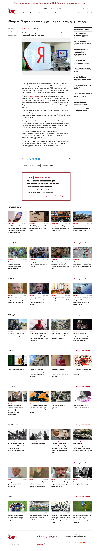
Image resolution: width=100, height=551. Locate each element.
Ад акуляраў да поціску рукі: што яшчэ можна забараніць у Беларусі (82, 372)
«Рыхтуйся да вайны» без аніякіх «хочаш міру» (16, 335)
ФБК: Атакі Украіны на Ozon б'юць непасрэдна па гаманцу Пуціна (82, 43)
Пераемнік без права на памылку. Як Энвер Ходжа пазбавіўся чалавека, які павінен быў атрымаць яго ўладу (59, 448)
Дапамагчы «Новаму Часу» (55, 196)
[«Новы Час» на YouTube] (84, 542)
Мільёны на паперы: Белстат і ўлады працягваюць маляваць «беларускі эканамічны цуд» (17, 265)
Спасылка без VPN (13, 35)
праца (38, 165)
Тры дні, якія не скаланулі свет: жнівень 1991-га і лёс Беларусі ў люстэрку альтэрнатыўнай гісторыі (16, 447)
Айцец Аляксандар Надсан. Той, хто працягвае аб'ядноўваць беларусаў (38, 484)
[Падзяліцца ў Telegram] (11, 31)
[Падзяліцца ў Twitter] (14, 31)
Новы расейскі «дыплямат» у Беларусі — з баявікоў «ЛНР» (60, 299)
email (56, 543)
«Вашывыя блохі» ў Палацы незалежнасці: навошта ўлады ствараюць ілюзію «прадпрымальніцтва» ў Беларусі (82, 52)
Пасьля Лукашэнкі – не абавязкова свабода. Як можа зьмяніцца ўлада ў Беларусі (37, 301)
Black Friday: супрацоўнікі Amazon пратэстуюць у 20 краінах (38, 228)
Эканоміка (42, 12)
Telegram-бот (40, 544)
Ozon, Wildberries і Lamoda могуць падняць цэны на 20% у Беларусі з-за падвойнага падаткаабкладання (17, 229)
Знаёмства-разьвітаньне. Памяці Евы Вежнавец (81, 483)
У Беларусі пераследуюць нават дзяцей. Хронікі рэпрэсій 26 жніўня (83, 87)
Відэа (88, 12)
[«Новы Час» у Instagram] (88, 8)
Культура (57, 12)
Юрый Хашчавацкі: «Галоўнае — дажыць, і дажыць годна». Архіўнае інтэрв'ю (60, 484)
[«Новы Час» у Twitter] (78, 542)
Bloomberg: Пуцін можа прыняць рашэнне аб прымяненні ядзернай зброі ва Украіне (82, 78)
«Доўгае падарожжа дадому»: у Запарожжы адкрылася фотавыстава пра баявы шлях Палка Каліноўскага (17, 410)
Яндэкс (52, 165)
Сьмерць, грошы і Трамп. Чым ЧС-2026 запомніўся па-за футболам (17, 518)
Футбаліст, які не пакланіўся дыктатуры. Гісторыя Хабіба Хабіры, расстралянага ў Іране (60, 519)
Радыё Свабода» (34, 96)
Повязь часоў (66, 12)
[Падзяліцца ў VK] (17, 31)
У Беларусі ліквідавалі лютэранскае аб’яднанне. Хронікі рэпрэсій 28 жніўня (81, 35)
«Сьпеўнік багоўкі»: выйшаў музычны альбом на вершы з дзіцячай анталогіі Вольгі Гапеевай (39, 409)
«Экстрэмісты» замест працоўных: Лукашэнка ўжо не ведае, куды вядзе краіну (82, 264)
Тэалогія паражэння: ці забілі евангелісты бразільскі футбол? (39, 518)
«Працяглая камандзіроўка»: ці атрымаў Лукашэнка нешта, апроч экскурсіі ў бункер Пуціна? (82, 301)
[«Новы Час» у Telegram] (91, 8)
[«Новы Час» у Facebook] (80, 8)
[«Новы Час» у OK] (81, 542)
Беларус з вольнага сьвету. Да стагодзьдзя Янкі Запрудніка (16, 484)
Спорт (80, 12)
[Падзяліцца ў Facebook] (9, 31)
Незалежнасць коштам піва (16, 369)
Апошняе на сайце (81, 29)
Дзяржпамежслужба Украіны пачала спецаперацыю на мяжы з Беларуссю (82, 228)
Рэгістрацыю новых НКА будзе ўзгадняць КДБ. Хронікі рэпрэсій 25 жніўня (83, 110)
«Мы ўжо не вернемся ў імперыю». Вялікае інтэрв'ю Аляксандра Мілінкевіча (16, 300)
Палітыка (25, 12)
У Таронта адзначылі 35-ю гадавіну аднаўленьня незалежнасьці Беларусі (81, 102)
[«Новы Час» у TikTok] (84, 8)
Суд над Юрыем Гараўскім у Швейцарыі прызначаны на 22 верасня (82, 69)
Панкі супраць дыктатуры (38, 443)
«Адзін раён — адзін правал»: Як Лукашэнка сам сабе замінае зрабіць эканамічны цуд (60, 265)
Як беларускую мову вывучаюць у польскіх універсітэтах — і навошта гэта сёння (59, 373)
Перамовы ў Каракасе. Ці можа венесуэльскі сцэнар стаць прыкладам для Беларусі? (38, 373)
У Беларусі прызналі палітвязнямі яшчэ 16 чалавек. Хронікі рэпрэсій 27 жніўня (82, 62)
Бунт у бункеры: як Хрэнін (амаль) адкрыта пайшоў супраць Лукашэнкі (59, 336)
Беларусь (25, 165)
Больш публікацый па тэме (82, 243)
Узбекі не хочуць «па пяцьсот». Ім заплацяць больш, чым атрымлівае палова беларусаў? (81, 337)
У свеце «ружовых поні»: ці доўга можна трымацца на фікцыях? (38, 264)
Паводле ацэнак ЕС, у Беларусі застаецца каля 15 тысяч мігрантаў (60, 228)
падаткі (32, 165)
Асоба (74, 12)
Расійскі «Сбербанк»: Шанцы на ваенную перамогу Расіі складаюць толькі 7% (83, 95)
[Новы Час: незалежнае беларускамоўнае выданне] (13, 10)
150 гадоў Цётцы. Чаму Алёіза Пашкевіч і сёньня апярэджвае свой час (81, 408)
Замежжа (50, 12)
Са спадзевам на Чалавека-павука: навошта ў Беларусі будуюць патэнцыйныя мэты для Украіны (39, 337)
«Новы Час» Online (50, 538)
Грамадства (33, 12)
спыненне (45, 165)
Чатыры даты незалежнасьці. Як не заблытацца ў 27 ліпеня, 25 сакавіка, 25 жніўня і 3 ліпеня (82, 447)
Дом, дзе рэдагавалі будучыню (58, 407)
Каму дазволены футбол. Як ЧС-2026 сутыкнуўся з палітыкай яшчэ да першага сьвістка (82, 519)
